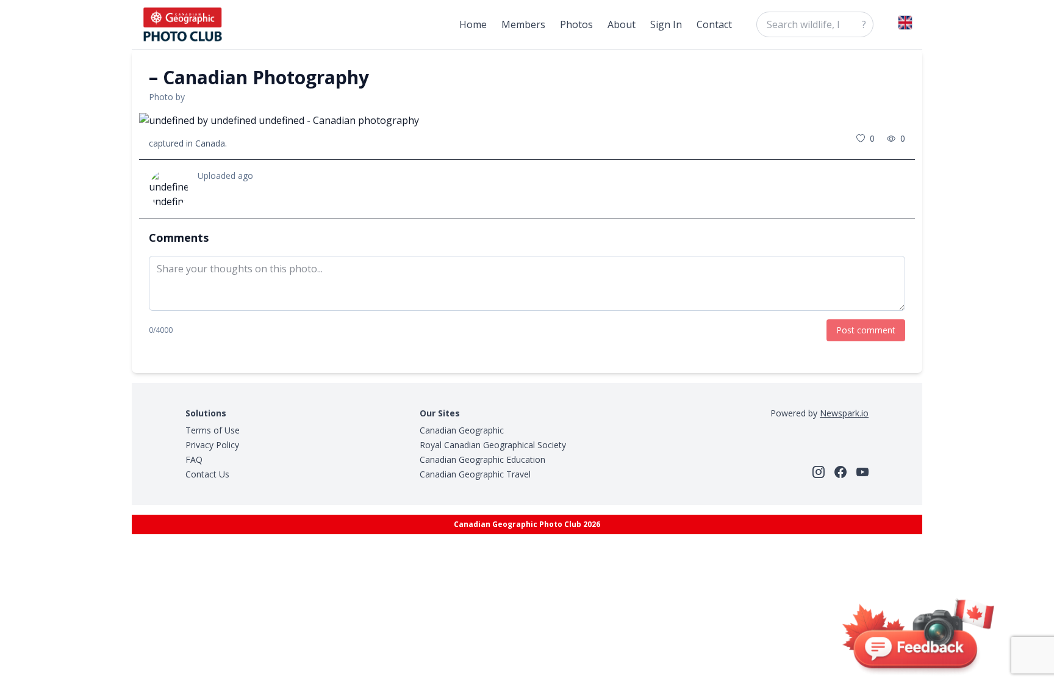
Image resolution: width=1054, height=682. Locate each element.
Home (473, 24)
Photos (576, 24)
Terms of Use (212, 430)
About (622, 24)
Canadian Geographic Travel (475, 474)
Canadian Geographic (462, 430)
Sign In (666, 24)
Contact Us (207, 474)
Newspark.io (844, 413)
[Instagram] (818, 472)
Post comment (865, 330)
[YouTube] (862, 472)
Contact (714, 24)
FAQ (194, 459)
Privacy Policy (212, 445)
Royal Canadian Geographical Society (493, 445)
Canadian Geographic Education (482, 459)
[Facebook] (840, 472)
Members (523, 24)
